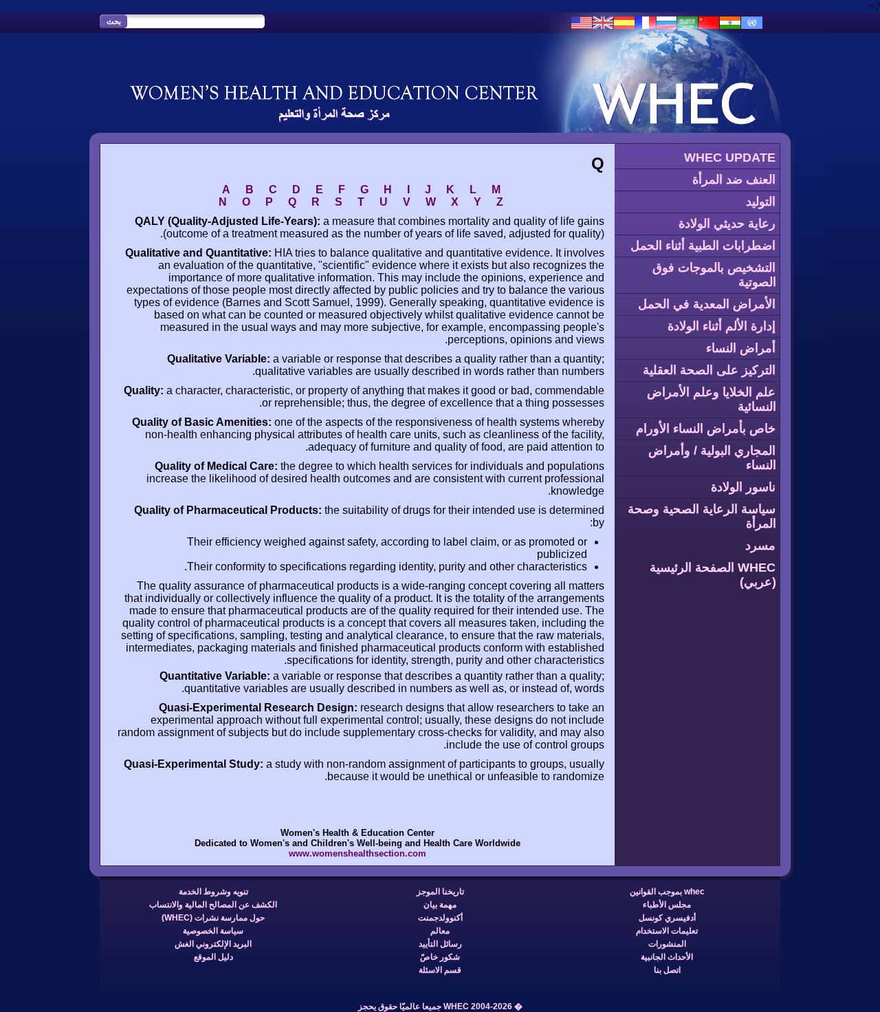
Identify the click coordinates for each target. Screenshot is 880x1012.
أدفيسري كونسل (667, 918)
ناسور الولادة (743, 487)
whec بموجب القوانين (667, 891)
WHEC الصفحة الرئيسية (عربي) (713, 575)
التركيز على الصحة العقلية (709, 370)
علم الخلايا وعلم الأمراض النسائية (711, 399)
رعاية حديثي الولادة (727, 223)
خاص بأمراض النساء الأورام (706, 428)
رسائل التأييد (440, 944)
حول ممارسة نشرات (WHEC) (213, 918)
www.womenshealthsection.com (357, 853)
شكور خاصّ (440, 957)
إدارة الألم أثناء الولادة (722, 326)
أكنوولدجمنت (440, 918)
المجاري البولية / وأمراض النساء (712, 458)
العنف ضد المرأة (734, 179)
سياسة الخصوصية (213, 931)
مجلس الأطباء (667, 904)
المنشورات (667, 944)
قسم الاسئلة (440, 970)
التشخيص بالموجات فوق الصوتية (714, 275)
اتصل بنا (667, 970)
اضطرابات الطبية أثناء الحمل (703, 245)
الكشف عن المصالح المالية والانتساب (213, 904)
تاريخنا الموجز (440, 891)
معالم (440, 931)
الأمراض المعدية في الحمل (707, 304)
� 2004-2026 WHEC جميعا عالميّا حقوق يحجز (440, 1006)
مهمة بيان (440, 904)
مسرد (760, 545)
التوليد (761, 201)
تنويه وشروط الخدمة (213, 891)
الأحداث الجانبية (667, 957)
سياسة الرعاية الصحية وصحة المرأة (702, 516)
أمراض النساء (741, 348)
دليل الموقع (213, 957)
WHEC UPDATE (730, 157)
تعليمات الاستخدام (667, 931)
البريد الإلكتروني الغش (213, 944)
